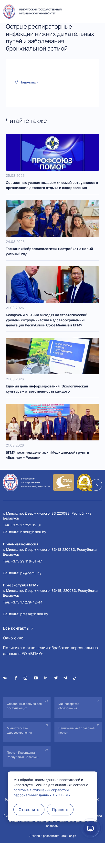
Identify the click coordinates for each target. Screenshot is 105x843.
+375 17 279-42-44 (26, 602)
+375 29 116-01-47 (26, 561)
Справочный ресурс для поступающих (24, 706)
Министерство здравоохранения (19, 730)
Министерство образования (68, 706)
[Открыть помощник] (90, 828)
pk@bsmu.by (31, 573)
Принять (60, 809)
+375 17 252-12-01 (26, 525)
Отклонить (29, 809)
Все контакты (16, 628)
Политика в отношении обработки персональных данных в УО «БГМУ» (50, 650)
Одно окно (13, 637)
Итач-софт (68, 836)
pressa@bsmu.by (34, 614)
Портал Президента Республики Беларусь (23, 755)
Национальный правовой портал (76, 730)
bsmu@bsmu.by (33, 532)
